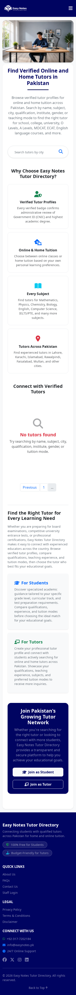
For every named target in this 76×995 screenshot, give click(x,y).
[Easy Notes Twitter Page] (12, 960)
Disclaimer (10, 922)
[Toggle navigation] (70, 8)
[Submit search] (61, 151)
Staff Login (10, 893)
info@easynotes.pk (20, 945)
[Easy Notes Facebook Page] (5, 960)
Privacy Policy (12, 909)
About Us (9, 874)
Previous (30, 487)
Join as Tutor (41, 784)
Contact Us (10, 886)
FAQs (6, 880)
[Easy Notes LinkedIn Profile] (27, 960)
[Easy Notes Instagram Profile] (20, 960)
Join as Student (41, 772)
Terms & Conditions (16, 916)
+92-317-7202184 (19, 939)
